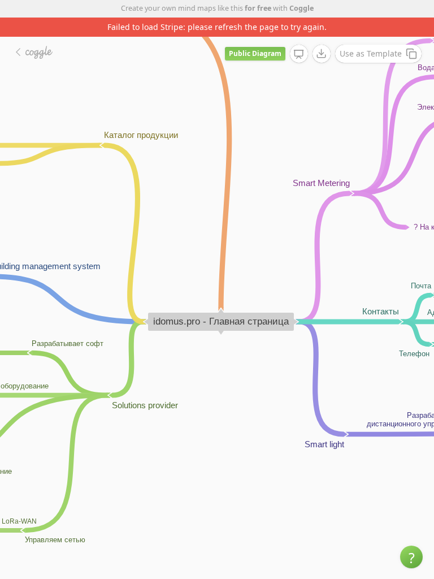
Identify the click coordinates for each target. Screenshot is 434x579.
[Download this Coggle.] (322, 54)
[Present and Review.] (299, 54)
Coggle (301, 8)
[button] (411, 557)
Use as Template (371, 53)
